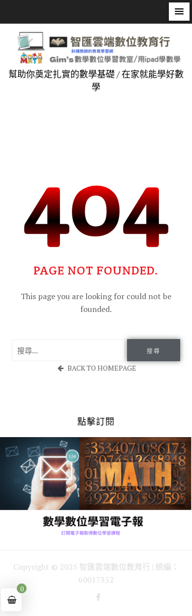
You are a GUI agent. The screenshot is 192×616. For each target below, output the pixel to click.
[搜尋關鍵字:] (68, 350)
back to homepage (101, 368)
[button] (179, 11)
